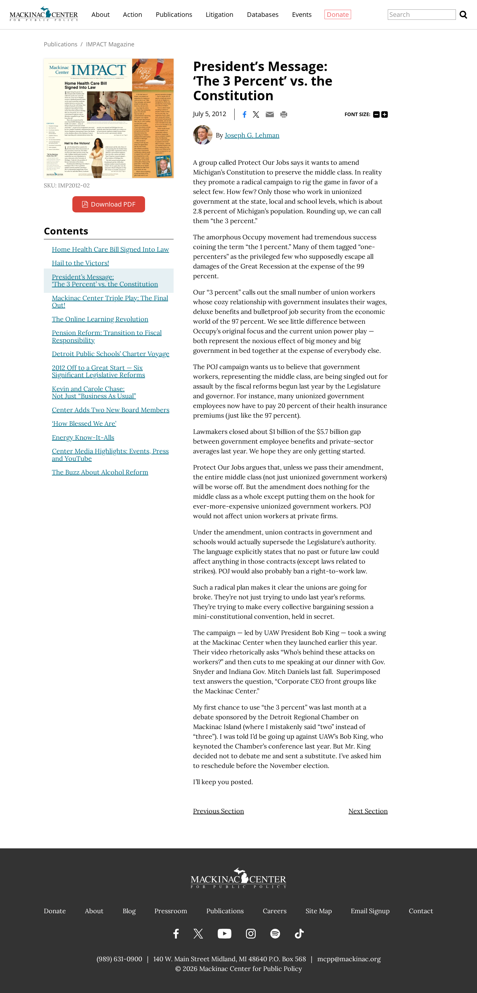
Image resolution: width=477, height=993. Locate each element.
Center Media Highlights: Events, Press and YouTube (110, 454)
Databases (263, 14)
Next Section (368, 811)
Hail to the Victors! (80, 263)
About (101, 14)
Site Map (319, 911)
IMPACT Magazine (110, 44)
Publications (174, 14)
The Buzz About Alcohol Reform (100, 472)
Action (132, 14)
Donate (338, 14)
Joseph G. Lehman (252, 135)
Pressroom (170, 911)
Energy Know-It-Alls (83, 437)
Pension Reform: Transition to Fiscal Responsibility (107, 336)
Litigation (219, 14)
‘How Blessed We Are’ (84, 423)
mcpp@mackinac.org (349, 959)
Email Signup (370, 911)
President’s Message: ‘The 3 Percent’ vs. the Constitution (105, 280)
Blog (129, 911)
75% (376, 114)
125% (384, 114)
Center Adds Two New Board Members (110, 410)
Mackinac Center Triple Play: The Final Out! (110, 301)
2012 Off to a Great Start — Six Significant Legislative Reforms (98, 371)
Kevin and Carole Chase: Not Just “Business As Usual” (94, 392)
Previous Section (218, 811)
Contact (421, 911)
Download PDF (113, 204)
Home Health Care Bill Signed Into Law (110, 249)
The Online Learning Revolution (100, 319)
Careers (275, 911)
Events (302, 14)
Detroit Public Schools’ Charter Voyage (110, 354)
